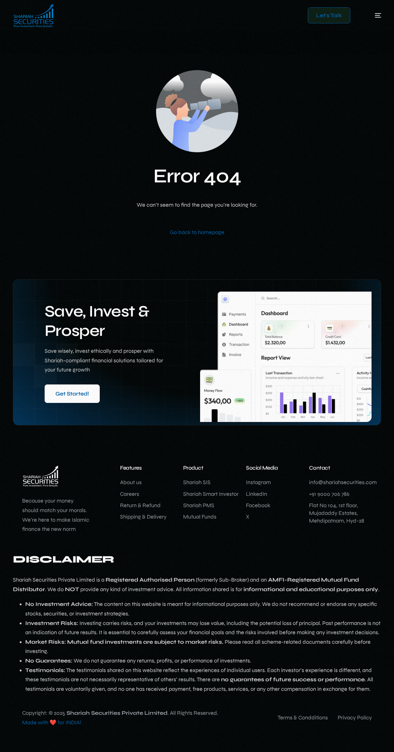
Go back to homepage (197, 232)
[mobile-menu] (368, 15)
